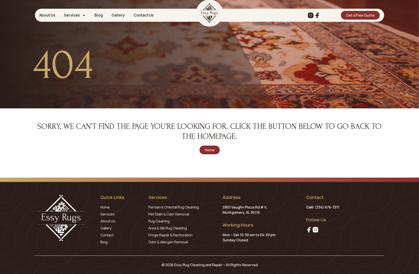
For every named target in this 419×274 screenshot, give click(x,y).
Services (72, 15)
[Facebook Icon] (317, 15)
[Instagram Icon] (310, 15)
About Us (47, 15)
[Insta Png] (315, 229)
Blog (98, 15)
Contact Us (144, 15)
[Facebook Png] (309, 229)
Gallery (118, 15)
